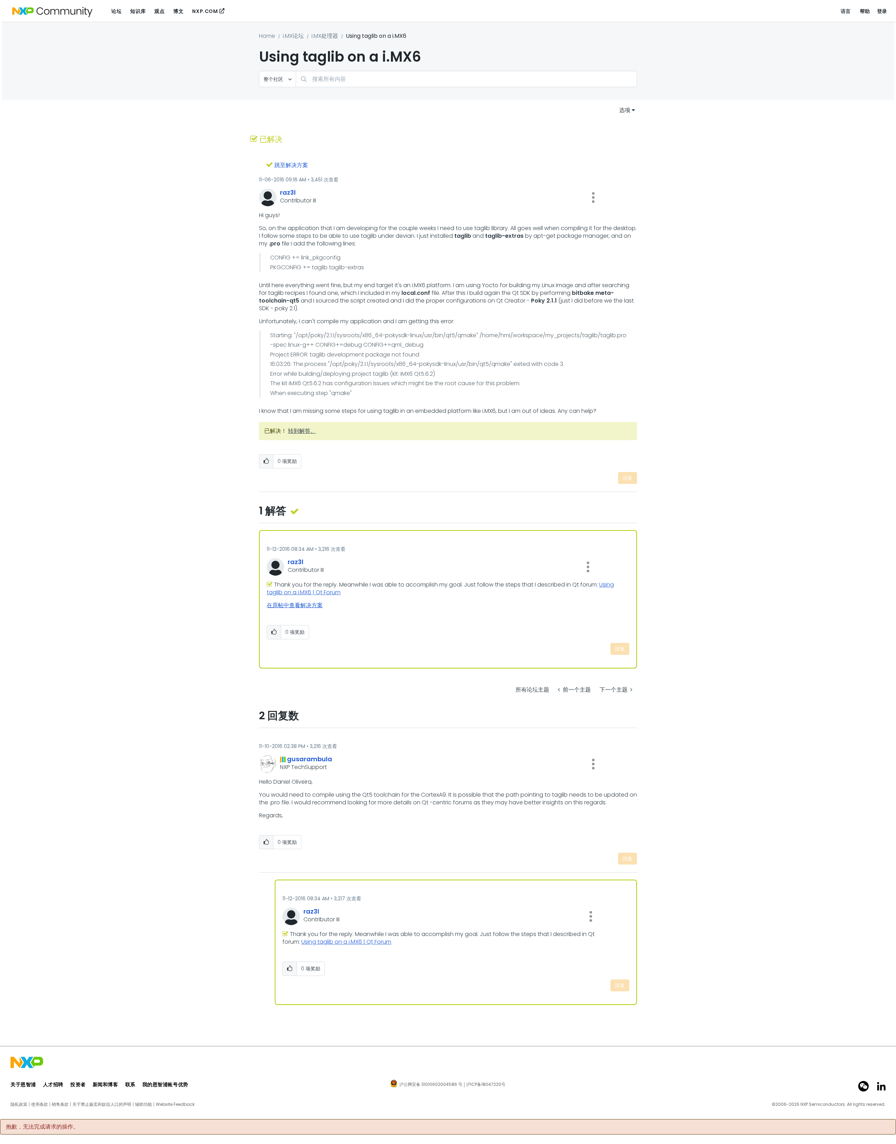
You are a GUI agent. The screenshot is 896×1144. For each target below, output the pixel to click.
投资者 (78, 1084)
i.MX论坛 (293, 36)
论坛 (116, 11)
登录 (882, 11)
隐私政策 (18, 1104)
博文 (178, 11)
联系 (130, 1084)
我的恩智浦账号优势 (165, 1084)
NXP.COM (205, 11)
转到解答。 (302, 431)
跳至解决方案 (291, 165)
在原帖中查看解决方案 (295, 605)
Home (267, 36)
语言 (846, 11)
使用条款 (39, 1104)
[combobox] (466, 79)
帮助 (865, 11)
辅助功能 (143, 1104)
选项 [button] (624, 110)
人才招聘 (53, 1084)
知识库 (138, 11)
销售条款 (60, 1104)
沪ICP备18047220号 (485, 1084)
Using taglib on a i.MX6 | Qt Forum (346, 942)
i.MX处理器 (325, 36)
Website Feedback (175, 1104)
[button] (593, 197)
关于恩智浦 (23, 1084)
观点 (159, 11)
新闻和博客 (105, 1084)
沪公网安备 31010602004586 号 (430, 1084)
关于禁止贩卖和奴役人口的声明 (101, 1104)
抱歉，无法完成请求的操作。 (42, 1127)
